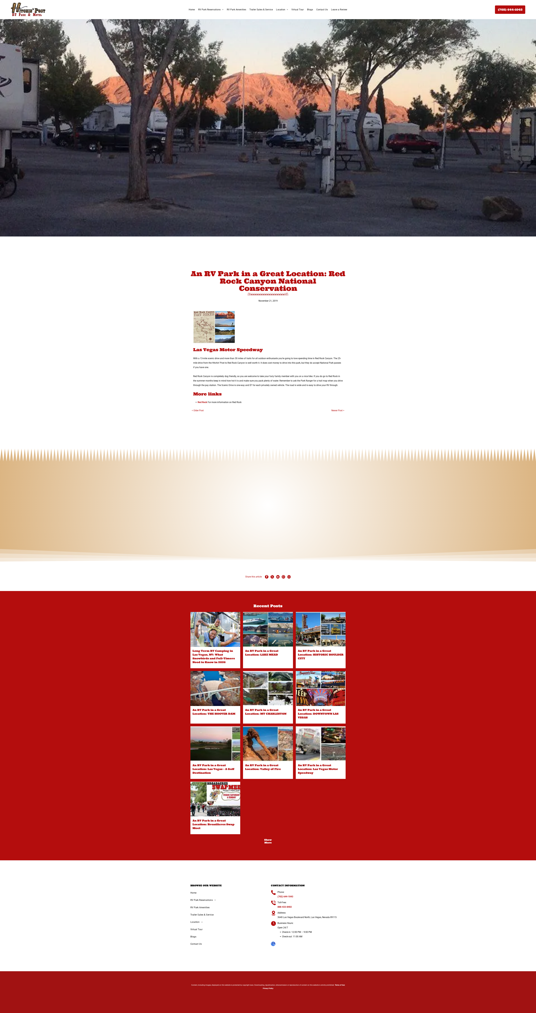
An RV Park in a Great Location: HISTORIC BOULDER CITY (321, 654)
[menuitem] (192, 9)
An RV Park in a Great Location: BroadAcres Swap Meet (213, 824)
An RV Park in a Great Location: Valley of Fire (263, 767)
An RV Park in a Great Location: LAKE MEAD (261, 652)
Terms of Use (339, 985)
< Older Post (198, 410)
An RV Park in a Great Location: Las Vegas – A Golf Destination (213, 769)
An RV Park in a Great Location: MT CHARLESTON (265, 711)
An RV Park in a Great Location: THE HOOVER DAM (213, 711)
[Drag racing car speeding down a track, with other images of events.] (321, 743)
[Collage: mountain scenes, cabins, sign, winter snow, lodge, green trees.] (268, 688)
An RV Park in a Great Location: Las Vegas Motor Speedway (318, 769)
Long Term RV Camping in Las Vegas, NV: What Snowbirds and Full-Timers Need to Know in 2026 (213, 656)
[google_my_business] (273, 944)
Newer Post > (337, 410)
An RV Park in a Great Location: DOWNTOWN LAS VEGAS (318, 713)
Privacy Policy (268, 988)
